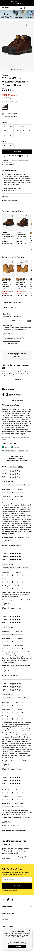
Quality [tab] (7, 447)
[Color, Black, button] (6, 279)
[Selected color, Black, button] (31, 279)
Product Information (9, 171)
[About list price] (10, 98)
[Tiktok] (8, 899)
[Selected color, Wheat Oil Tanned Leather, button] (31, 233)
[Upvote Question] (6, 320)
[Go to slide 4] (15, 69)
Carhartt (5, 75)
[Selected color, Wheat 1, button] (17, 279)
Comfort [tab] (16, 447)
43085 (12, 165)
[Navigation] (30, 8)
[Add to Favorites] (12, 216)
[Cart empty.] (26, 8)
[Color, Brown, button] (9, 279)
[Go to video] (22, 69)
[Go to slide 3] (14, 69)
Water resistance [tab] (10, 451)
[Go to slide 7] (20, 69)
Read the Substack (20, 4)
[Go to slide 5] (17, 69)
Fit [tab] (27, 451)
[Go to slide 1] (11, 69)
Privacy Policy (21, 937)
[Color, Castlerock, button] (20, 279)
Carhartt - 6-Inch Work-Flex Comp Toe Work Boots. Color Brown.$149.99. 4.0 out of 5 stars (22, 229)
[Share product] (26, 25)
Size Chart (5, 196)
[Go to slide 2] (12, 69)
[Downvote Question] (19, 320)
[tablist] (17, 448)
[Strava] (12, 899)
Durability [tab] (21, 451)
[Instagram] (4, 899)
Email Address (9, 879)
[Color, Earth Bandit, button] (23, 279)
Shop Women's (19, 17)
